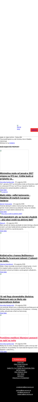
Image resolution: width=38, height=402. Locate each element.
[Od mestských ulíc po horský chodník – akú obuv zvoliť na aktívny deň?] (11, 214)
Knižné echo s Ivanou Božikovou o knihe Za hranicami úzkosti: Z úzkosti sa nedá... (18, 258)
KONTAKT (20, 362)
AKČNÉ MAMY (20, 370)
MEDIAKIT (20, 376)
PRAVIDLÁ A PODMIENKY (20, 378)
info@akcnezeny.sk (23, 392)
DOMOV (12, 143)
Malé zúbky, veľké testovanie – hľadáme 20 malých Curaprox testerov (15, 198)
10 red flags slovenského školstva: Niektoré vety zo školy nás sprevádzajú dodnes (17, 299)
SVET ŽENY (20, 374)
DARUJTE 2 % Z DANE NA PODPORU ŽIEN (20, 368)
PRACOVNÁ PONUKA (21, 364)
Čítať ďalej (3, 190)
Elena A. (2, 223)
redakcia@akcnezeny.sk (25, 394)
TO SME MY (21, 366)
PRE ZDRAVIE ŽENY (20, 372)
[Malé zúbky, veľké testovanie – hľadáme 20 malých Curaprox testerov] (4, 192)
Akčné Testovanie (6, 204)
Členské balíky (19, 359)
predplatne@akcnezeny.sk (25, 387)
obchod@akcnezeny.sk (23, 390)
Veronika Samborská (7, 182)
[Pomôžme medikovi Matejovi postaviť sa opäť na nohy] (14, 334)
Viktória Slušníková (6, 264)
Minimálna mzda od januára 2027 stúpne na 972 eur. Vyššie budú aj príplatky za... (16, 176)
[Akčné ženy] (19, 130)
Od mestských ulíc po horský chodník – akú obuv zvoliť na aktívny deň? (18, 218)
